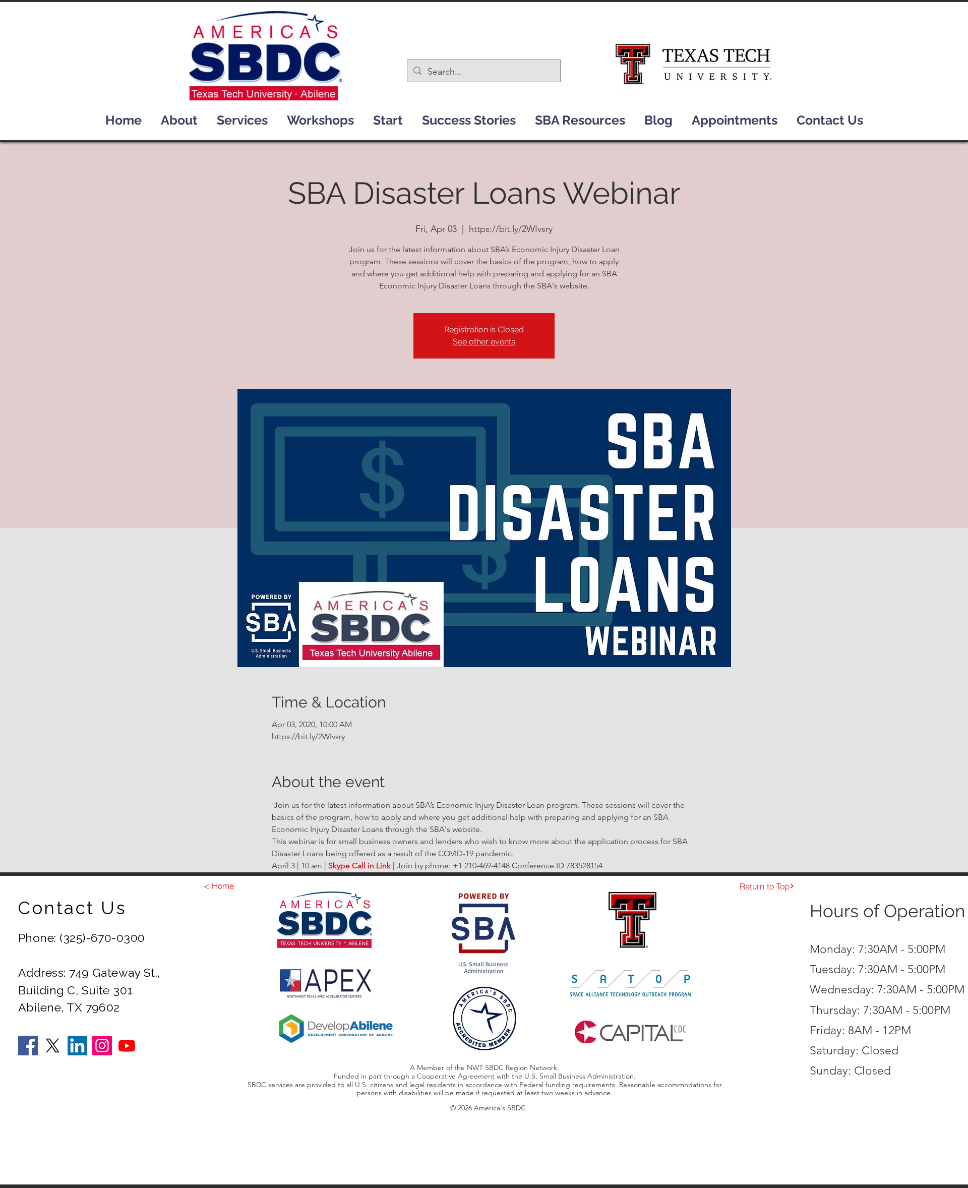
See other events (484, 341)
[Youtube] (127, 1045)
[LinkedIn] (77, 1045)
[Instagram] (102, 1045)
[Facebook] (28, 1045)
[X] (53, 1045)
